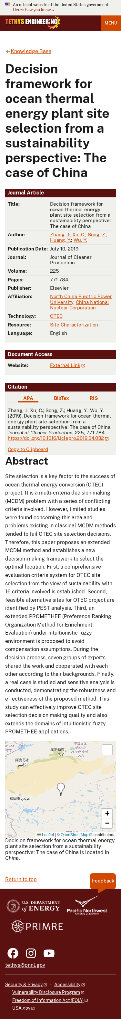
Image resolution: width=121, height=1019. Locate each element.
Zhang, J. (60, 234)
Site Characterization (74, 324)
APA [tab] (28, 398)
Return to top (21, 879)
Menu (111, 23)
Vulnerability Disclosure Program (46, 992)
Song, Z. (97, 234)
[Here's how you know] (60, 7)
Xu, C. (78, 234)
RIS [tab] (94, 398)
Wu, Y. (80, 240)
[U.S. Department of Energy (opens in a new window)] (33, 908)
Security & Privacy (24, 984)
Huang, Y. (60, 240)
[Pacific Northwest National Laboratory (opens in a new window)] (84, 908)
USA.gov (21, 1008)
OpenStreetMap (74, 834)
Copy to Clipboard (28, 449)
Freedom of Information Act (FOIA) (48, 1000)
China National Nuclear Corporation (79, 304)
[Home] (32, 22)
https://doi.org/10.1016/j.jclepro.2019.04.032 (56, 438)
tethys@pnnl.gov (25, 965)
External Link (65, 365)
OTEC (56, 316)
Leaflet (47, 834)
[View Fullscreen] (107, 750)
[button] (61, 789)
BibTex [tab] (61, 398)
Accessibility (67, 984)
